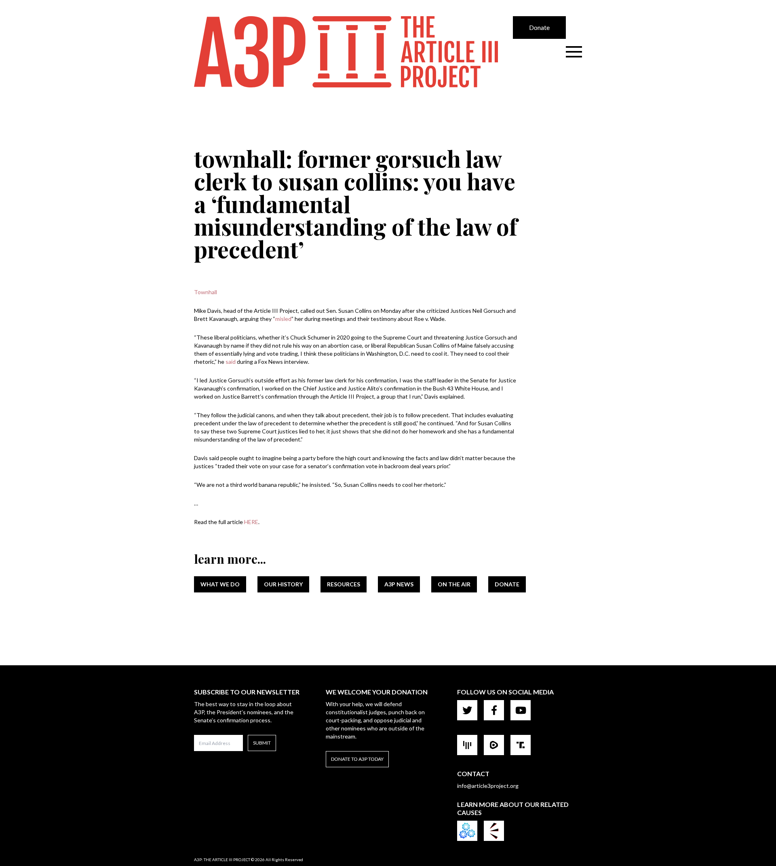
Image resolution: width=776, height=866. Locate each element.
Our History (283, 584)
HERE (251, 521)
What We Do (220, 584)
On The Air (454, 584)
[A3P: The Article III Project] (353, 51)
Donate (539, 27)
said (231, 361)
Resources (343, 584)
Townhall (205, 292)
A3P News (398, 584)
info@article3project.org (488, 785)
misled (283, 318)
